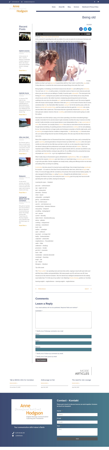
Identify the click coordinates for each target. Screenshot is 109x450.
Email (37, 340)
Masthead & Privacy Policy (90, 7)
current (84, 122)
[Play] (37, 34)
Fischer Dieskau (74, 278)
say (85, 83)
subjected (46, 153)
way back (78, 142)
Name (37, 334)
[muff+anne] (60, 80)
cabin (80, 157)
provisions (79, 159)
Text (58, 426)
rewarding (67, 176)
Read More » (23, 70)
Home (54, 7)
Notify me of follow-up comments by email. (50, 353)
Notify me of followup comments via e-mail (50, 331)
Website (37, 347)
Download (56, 36)
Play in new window (46, 36)
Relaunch (22, 176)
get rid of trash (87, 159)
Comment (38, 310)
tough (84, 169)
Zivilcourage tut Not (48, 380)
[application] (63, 34)
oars (53, 174)
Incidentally (38, 167)
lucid (79, 131)
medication (80, 107)
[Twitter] (98, 2)
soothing (75, 127)
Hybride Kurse (24, 93)
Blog (69, 7)
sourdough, (87, 167)
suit (78, 122)
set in (59, 100)
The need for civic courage (81, 380)
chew (46, 91)
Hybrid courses (24, 51)
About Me (62, 7)
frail (72, 88)
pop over (52, 83)
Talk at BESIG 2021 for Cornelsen (22, 380)
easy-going (83, 109)
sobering (39, 131)
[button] (81, 29)
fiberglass (61, 174)
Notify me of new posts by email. (47, 356)
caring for (67, 105)
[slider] (88, 33)
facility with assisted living (48, 107)
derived (61, 124)
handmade (84, 174)
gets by (68, 102)
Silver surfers (42, 271)
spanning (42, 142)
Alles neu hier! (24, 137)
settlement (51, 159)
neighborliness (71, 157)
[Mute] (85, 34)
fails (45, 105)
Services (76, 7)
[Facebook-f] (94, 2)
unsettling (61, 112)
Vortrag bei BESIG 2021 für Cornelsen (24, 198)
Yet (69, 131)
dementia (86, 88)
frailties (79, 146)
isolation (43, 95)
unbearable (75, 93)
